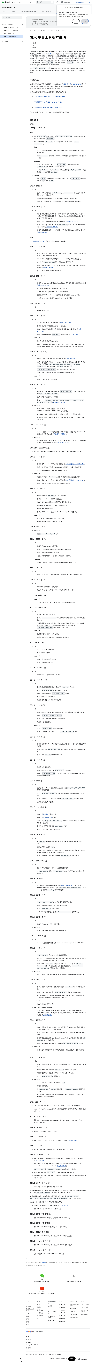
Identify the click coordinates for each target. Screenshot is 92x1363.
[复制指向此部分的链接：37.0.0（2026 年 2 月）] (49, 186)
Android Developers (35, 31)
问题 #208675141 (48, 267)
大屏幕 (50, 1306)
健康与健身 (40, 1310)
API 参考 (72, 1311)
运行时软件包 (47, 1015)
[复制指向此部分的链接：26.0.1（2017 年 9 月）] (48, 1137)
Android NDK (74, 1317)
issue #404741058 (72, 221)
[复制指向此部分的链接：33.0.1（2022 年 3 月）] (48, 539)
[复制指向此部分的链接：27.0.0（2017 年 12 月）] (49, 1117)
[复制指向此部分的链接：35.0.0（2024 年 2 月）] (49, 316)
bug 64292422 (73, 1140)
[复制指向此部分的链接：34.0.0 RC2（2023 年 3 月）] (52, 448)
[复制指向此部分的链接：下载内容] (40, 80)
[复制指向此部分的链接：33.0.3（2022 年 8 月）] (49, 489)
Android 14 (62, 1313)
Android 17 (62, 1304)
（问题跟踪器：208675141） (75, 464)
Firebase (28, 1342)
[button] (10, 24)
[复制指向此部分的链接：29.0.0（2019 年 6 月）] (49, 948)
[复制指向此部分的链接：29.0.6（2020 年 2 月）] (49, 835)
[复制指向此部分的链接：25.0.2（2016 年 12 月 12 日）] (53, 1223)
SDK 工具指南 (61, 31)
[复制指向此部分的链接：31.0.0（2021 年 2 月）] (48, 668)
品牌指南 (41, 1354)
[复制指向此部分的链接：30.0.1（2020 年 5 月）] (49, 781)
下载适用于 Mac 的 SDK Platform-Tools (48, 102)
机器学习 (39, 1307)
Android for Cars (51, 1316)
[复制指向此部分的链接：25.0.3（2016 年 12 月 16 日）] (53, 1214)
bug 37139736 (39, 1160)
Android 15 (62, 1310)
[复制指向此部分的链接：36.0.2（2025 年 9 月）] (49, 207)
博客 (27, 1322)
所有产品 (28, 1348)
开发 (20, 2)
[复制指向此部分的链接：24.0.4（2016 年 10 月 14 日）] (54, 1250)
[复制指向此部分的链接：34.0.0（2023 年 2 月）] (49, 457)
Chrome (28, 1339)
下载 (3, 11)
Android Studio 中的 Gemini (28, 11)
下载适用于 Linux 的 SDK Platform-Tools (48, 107)
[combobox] (45, 2)
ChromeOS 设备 (52, 1312)
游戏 (38, 1304)
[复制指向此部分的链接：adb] (34, 133)
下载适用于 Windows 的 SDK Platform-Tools (49, 97)
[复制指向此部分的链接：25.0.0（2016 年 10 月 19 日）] (54, 1241)
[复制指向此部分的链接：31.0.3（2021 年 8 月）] (48, 595)
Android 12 (62, 1318)
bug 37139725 (61, 1166)
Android (28, 1306)
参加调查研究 (85, 1314)
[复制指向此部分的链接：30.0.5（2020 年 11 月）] (49, 680)
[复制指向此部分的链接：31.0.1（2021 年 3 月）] (48, 643)
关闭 (75, 21)
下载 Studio (73, 1314)
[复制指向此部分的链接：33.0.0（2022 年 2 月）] (49, 568)
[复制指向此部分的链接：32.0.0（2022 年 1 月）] (48, 580)
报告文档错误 (85, 1307)
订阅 (71, 1359)
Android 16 (62, 1307)
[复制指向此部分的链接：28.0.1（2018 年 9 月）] (48, 1020)
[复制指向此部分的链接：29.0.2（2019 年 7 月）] (48, 917)
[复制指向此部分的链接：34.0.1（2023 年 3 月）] (48, 425)
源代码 (28, 1316)
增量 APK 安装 (47, 817)
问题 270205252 (65, 323)
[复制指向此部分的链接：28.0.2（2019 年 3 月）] (48, 980)
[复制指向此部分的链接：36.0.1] (36, 238)
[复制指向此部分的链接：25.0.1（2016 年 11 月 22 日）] (53, 1232)
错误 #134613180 (66, 886)
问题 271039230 (63, 443)
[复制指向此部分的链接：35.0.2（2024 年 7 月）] (49, 276)
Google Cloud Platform (33, 1345)
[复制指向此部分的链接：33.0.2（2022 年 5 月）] (48, 527)
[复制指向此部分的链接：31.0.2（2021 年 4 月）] (48, 608)
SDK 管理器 (67, 84)
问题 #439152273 (42, 232)
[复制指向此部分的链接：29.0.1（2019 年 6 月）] (48, 936)
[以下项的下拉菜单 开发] (23, 2)
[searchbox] (12, 17)
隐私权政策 (40, 1316)
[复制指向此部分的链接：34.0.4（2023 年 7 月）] (49, 385)
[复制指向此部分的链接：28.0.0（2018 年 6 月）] (49, 1057)
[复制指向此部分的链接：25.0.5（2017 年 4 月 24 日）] (53, 1155)
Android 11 (62, 1321)
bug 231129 (64, 1206)
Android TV (51, 1320)
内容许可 (44, 1262)
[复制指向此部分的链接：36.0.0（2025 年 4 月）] (49, 247)
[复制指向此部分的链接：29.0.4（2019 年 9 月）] (49, 879)
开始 (84, 21)
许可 (35, 1354)
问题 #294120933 (43, 285)
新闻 (27, 1319)
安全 (27, 1313)
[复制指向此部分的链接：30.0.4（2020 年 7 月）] (49, 705)
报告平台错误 (85, 1304)
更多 (29, 2)
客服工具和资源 (46, 11)
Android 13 (62, 1316)
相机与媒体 (40, 1313)
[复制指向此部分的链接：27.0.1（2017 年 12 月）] (49, 1102)
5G (38, 1318)
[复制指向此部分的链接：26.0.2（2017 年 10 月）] (49, 1128)
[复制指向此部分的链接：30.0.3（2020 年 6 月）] (49, 737)
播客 (27, 1325)
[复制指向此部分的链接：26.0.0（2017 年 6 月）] (49, 1146)
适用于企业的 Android (30, 1309)
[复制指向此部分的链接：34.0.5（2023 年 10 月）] (49, 352)
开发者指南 (73, 1308)
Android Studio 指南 (74, 1305)
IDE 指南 (12, 11)
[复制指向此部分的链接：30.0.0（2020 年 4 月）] (49, 807)
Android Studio (79, 2)
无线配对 (46, 814)
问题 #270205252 (59, 402)
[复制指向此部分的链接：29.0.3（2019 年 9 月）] (48, 895)
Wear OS (50, 1309)
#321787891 (74, 335)
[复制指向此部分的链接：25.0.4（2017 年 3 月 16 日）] (52, 1183)
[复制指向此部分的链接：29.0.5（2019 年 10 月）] (49, 861)
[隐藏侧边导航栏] (21, 1360)
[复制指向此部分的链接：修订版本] (40, 120)
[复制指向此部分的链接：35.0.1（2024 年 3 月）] (48, 304)
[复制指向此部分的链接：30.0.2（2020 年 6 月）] (49, 760)
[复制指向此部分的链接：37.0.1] (36, 124)
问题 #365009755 (52, 227)
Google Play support (84, 1310)
